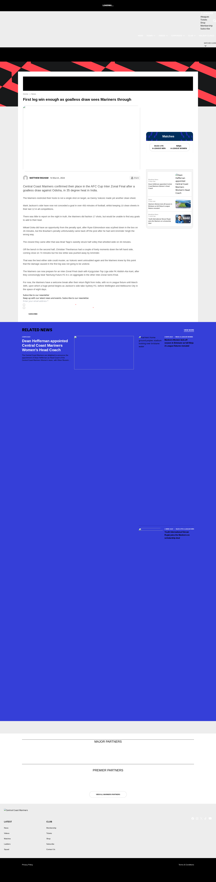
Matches (7, 839)
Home (25, 94)
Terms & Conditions (186, 865)
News (33, 94)
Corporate (176, 36)
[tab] (159, 147)
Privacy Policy (43, 305)
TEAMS (149, 36)
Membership (51, 828)
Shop (48, 839)
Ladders (7, 844)
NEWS (140, 36)
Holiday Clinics (206, 36)
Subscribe (33, 314)
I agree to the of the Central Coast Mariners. (51, 305)
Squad (6, 849)
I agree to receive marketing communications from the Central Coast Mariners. (60, 308)
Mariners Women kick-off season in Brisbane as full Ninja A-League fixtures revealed (160, 206)
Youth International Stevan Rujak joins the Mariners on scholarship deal (159, 221)
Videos (162, 36)
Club (190, 36)
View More (189, 330)
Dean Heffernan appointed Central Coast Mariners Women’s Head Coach (160, 186)
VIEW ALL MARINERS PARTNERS (108, 794)
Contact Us (50, 849)
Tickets (49, 833)
